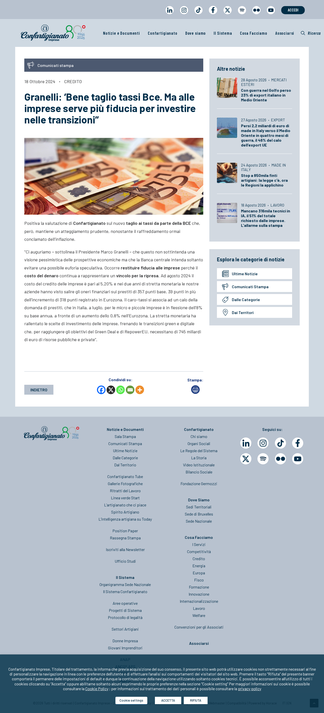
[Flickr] (280, 458)
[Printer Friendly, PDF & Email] (195, 392)
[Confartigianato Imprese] (53, 33)
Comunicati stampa (250, 286)
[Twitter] (245, 458)
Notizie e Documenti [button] (121, 32)
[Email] (130, 390)
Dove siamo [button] (195, 32)
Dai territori (243, 312)
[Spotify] (263, 458)
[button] (311, 33)
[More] (139, 390)
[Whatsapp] (120, 390)
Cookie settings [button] (131, 700)
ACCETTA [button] (168, 700)
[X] (111, 390)
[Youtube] (297, 458)
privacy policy (249, 688)
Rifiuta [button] (195, 700)
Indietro (38, 389)
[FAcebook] (297, 443)
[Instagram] (263, 443)
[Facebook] (101, 390)
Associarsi (284, 32)
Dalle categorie (246, 299)
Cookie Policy (96, 688)
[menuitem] (169, 14)
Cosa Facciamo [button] (253, 32)
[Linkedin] (245, 443)
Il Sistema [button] (223, 32)
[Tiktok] (280, 443)
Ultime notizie (245, 273)
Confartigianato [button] (162, 32)
